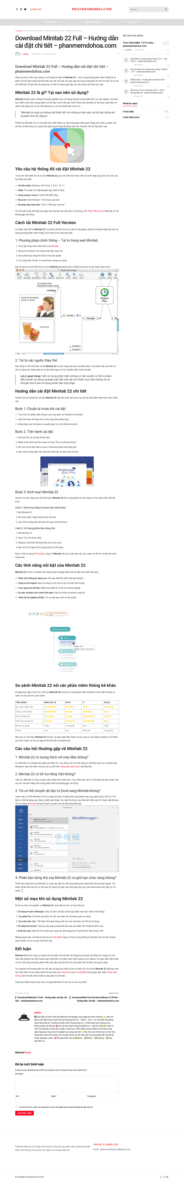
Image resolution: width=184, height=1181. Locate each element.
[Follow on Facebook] (17, 9)
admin (26, 54)
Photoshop (39, 553)
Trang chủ (19, 31)
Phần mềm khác (131, 117)
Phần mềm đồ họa (96, 211)
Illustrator (66, 972)
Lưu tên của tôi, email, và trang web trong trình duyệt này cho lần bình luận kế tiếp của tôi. (56, 1107)
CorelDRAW (80, 972)
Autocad (31, 803)
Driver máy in (93, 22)
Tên (17, 1096)
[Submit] (166, 9)
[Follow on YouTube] (25, 9)
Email (54, 1096)
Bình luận (19, 1074)
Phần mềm (51, 22)
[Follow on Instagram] (21, 9)
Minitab (54, 246)
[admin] (17, 54)
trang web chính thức (70, 766)
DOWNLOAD (35, 9)
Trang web (91, 1096)
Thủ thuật (132, 22)
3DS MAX (57, 937)
